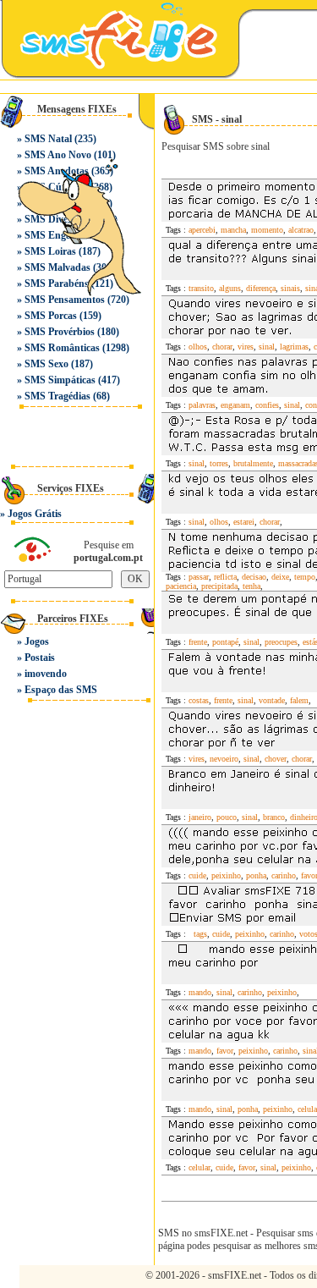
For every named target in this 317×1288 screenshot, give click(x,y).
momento (267, 229)
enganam (235, 405)
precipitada (219, 586)
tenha (251, 586)
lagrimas (294, 346)
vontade (272, 700)
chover (276, 758)
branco (274, 817)
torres (219, 463)
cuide (197, 875)
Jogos (37, 641)
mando (200, 992)
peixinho (226, 875)
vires (246, 346)
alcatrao (301, 229)
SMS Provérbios (60, 332)
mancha (233, 229)
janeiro (200, 817)
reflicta (225, 576)
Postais (40, 657)
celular (199, 1167)
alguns (230, 288)
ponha (256, 875)
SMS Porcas (51, 316)
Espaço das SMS (61, 690)
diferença (261, 288)
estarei (243, 521)
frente (198, 642)
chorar (222, 346)
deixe (280, 576)
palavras (202, 405)
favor (224, 1050)
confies (267, 405)
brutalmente (253, 463)
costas (199, 700)
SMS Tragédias (57, 396)
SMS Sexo (46, 364)
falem (299, 700)
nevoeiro (224, 758)
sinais (290, 288)
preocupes (281, 642)
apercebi (202, 229)
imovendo (46, 674)
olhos (198, 346)
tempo (304, 576)
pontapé (225, 642)
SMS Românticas (62, 348)
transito (201, 288)
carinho (283, 875)
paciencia (181, 586)
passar (199, 576)
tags (198, 933)
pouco (226, 817)
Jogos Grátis (35, 514)
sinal (267, 346)
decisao (254, 576)
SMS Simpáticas (60, 380)
